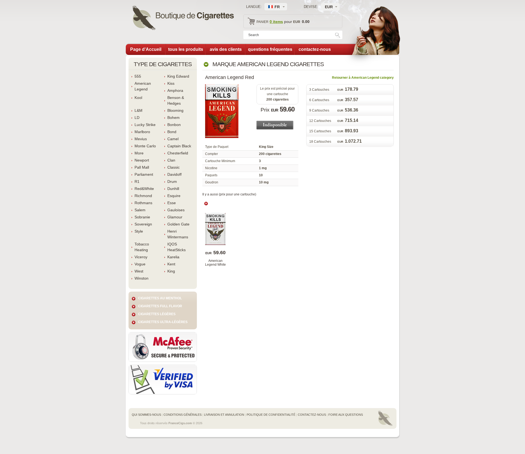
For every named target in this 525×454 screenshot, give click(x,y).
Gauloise (176, 210)
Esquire (173, 196)
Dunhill (173, 188)
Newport (142, 160)
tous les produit (185, 49)
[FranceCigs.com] (183, 18)
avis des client (226, 49)
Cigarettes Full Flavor (160, 306)
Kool (138, 97)
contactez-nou (315, 49)
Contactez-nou (312, 414)
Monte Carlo (145, 146)
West (139, 271)
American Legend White (215, 262)
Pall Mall (142, 167)
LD (137, 117)
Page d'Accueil (145, 49)
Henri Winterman (177, 234)
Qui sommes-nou (146, 414)
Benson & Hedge (175, 100)
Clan (171, 160)
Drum (172, 181)
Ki (170, 83)
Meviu (141, 139)
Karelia (173, 257)
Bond (171, 132)
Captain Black (179, 146)
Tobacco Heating (142, 247)
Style (139, 231)
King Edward (178, 76)
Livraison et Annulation (224, 414)
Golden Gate (178, 224)
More (139, 153)
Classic (173, 167)
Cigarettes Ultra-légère (163, 322)
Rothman (143, 203)
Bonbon (174, 124)
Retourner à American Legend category (363, 78)
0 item (276, 21)
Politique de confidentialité (271, 414)
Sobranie (142, 217)
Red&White (144, 188)
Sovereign (143, 224)
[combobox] (330, 7)
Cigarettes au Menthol (160, 298)
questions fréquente (270, 49)
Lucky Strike (145, 124)
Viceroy (141, 257)
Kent (171, 264)
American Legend (143, 86)
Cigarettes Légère (157, 314)
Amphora (175, 90)
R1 (137, 181)
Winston (141, 278)
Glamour (174, 217)
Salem (140, 210)
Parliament (144, 174)
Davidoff (174, 174)
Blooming (175, 110)
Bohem (173, 117)
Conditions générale (183, 414)
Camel (173, 139)
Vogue (140, 264)
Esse (171, 203)
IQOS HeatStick (176, 247)
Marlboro (142, 132)
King (171, 271)
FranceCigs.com (180, 423)
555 (138, 76)
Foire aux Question (345, 414)
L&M (138, 110)
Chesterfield (177, 153)
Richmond (143, 196)
